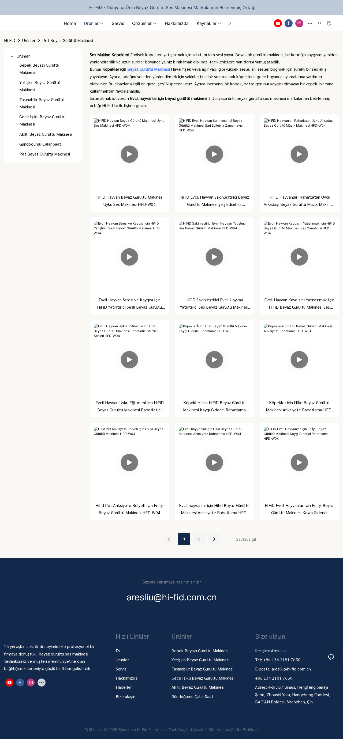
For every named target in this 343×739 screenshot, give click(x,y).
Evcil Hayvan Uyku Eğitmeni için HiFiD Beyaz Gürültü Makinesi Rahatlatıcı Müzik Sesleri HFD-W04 (129, 406)
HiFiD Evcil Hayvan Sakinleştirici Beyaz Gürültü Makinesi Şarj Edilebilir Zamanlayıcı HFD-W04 (214, 201)
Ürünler (28, 40)
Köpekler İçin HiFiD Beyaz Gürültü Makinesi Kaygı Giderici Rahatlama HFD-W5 (214, 406)
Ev (118, 650)
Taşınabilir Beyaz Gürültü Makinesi (203, 669)
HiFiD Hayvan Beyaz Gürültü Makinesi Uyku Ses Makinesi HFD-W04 (129, 200)
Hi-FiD (9, 40)
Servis (121, 669)
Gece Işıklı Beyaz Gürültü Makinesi (203, 678)
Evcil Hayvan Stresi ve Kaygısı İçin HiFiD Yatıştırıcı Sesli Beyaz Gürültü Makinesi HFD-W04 (129, 303)
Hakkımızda (126, 678)
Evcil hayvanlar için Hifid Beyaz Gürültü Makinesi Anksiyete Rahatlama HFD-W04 (214, 509)
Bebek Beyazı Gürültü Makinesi (200, 650)
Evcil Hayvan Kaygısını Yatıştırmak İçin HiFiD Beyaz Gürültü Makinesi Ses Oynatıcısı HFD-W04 (299, 303)
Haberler (124, 687)
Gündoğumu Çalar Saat (192, 696)
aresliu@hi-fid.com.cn (291, 669)
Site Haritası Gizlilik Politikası (233, 729)
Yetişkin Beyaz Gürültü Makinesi (200, 659)
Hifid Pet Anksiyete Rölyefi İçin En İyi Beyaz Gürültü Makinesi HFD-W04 (129, 508)
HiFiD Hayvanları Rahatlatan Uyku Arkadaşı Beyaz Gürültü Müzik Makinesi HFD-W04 (299, 201)
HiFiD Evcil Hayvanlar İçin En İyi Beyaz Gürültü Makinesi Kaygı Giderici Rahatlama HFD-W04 (299, 509)
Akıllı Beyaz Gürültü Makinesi (198, 687)
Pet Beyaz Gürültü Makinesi (67, 40)
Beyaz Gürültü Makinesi (149, 69)
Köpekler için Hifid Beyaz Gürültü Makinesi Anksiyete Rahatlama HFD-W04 (299, 406)
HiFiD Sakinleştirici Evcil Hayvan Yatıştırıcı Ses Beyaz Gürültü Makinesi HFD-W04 (214, 303)
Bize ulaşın (125, 696)
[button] (229, 23)
